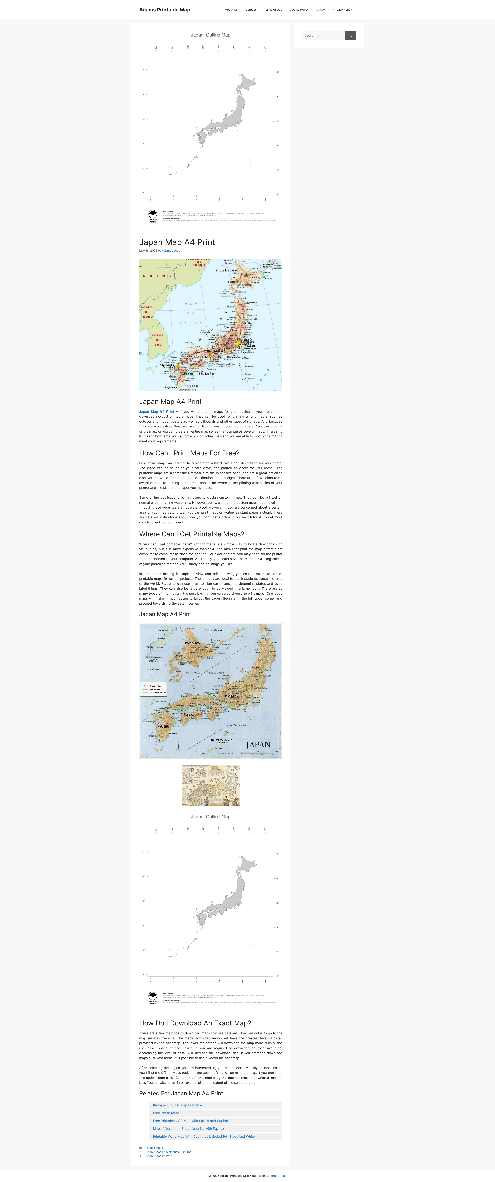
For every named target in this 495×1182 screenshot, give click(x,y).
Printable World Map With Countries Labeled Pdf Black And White (204, 1136)
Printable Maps (153, 1147)
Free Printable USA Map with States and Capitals (191, 1121)
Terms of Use (273, 9)
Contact (250, 9)
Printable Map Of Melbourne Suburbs (167, 1152)
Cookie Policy (299, 9)
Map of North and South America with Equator (189, 1129)
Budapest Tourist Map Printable (177, 1105)
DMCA (320, 9)
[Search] (350, 35)
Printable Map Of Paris (158, 1156)
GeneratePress (276, 1176)
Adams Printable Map (164, 10)
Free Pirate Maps (166, 1113)
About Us (231, 9)
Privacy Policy (342, 9)
